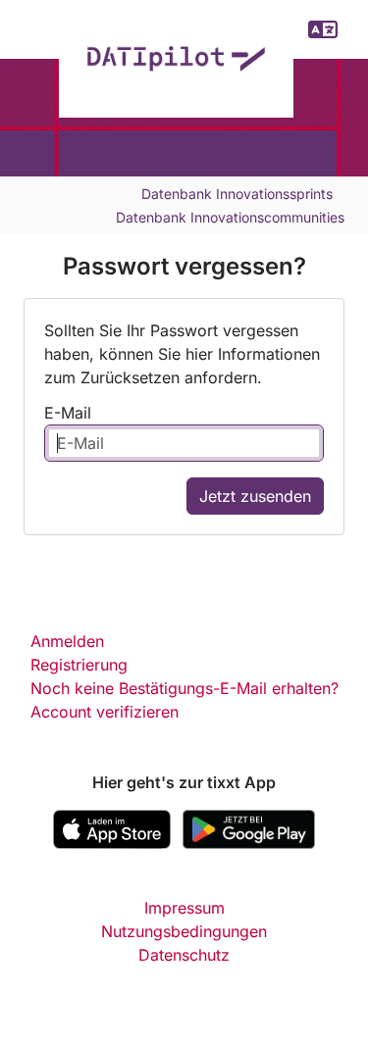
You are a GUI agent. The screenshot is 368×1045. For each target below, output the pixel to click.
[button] (322, 29)
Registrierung (79, 664)
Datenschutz (184, 955)
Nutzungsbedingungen (184, 931)
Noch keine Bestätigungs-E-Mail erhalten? (184, 688)
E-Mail (67, 413)
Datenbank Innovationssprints (237, 193)
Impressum (184, 908)
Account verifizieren (104, 712)
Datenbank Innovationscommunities (230, 217)
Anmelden (67, 641)
